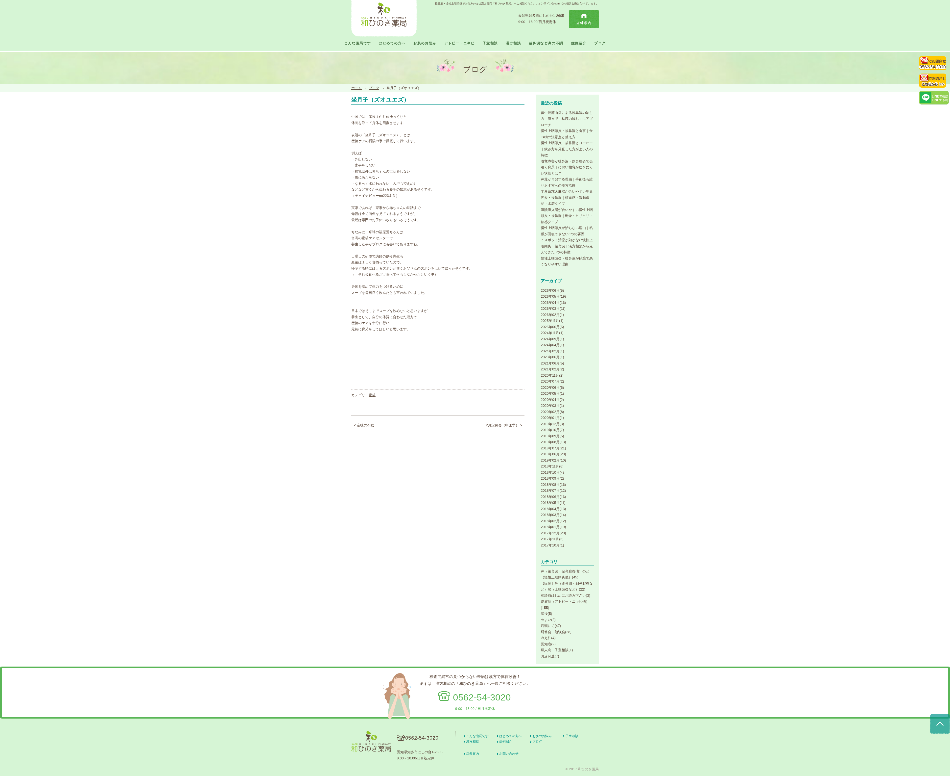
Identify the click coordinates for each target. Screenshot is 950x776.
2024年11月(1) (552, 333)
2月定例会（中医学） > (504, 425)
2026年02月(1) (552, 315)
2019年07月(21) (553, 448)
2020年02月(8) (552, 412)
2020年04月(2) (552, 400)
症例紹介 (579, 43)
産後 (372, 395)
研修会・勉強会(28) (556, 632)
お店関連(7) (550, 656)
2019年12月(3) (552, 424)
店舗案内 (472, 753)
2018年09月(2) (552, 478)
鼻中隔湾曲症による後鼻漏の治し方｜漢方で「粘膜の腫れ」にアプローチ (567, 119)
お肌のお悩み (424, 43)
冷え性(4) (548, 638)
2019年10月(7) (552, 430)
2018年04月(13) (553, 509)
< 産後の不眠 (364, 425)
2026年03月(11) (553, 308)
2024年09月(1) (552, 339)
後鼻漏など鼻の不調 (546, 43)
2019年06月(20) (553, 454)
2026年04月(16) (553, 303)
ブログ (600, 43)
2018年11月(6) (552, 466)
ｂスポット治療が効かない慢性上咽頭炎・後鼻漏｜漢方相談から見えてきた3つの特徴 (567, 246)
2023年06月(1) (552, 357)
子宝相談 (490, 43)
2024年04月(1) (552, 345)
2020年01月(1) (552, 418)
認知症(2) (548, 644)
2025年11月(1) (552, 321)
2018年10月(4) (552, 472)
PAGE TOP (940, 724)
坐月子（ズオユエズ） (380, 99)
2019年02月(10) (553, 460)
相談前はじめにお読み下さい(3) (565, 595)
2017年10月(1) (552, 545)
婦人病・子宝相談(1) (557, 650)
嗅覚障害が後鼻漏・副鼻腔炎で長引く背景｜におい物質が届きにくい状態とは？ (567, 167)
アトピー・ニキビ (459, 43)
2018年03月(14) (553, 515)
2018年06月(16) (553, 497)
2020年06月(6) (552, 387)
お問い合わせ (509, 753)
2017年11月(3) (552, 539)
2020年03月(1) (552, 406)
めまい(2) (548, 620)
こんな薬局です (357, 43)
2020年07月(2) (552, 381)
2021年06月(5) (552, 363)
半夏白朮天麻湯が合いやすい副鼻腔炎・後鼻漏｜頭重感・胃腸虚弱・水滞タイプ (567, 197)
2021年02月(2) (552, 369)
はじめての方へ (392, 43)
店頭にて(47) (551, 626)
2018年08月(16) (553, 485)
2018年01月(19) (553, 527)
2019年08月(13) (553, 442)
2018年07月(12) (553, 490)
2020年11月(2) (552, 375)
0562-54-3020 (482, 697)
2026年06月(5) (552, 290)
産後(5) (546, 614)
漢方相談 (513, 43)
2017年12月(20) (553, 533)
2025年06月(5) (552, 327)
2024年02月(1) (552, 351)
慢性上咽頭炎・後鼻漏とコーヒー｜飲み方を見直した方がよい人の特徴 (567, 149)
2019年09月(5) (552, 436)
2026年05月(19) (553, 296)
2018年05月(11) (553, 503)
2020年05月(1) (552, 393)
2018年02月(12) (553, 521)
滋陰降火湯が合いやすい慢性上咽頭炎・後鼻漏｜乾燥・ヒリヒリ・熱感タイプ (567, 216)
